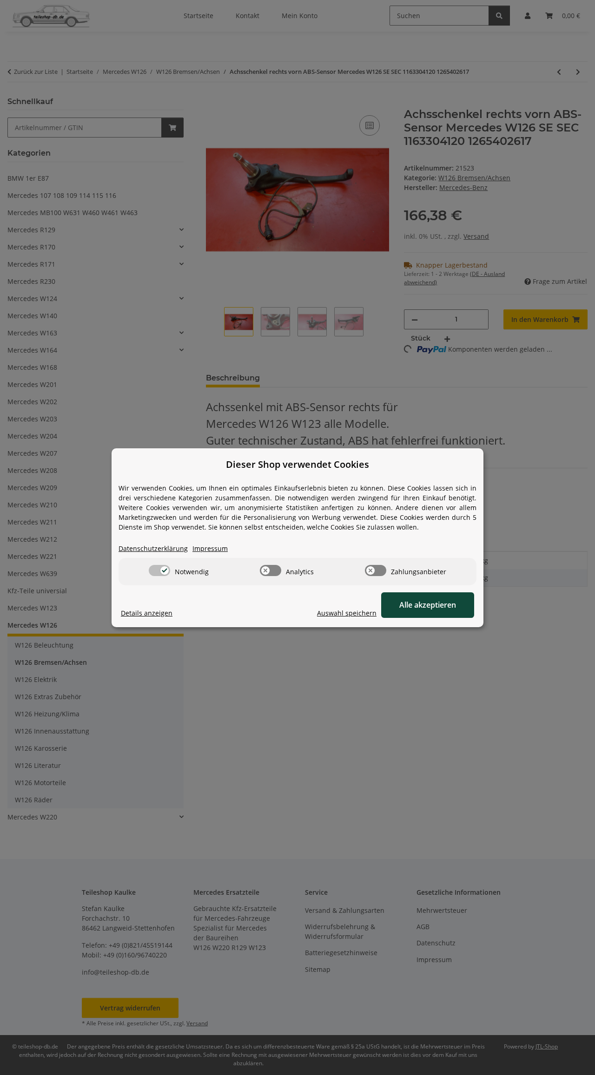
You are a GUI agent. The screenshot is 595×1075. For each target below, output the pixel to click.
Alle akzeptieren (427, 605)
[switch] (159, 570)
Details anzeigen (146, 613)
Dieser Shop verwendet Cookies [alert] (297, 464)
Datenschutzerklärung (153, 548)
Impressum (210, 548)
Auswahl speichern (347, 613)
